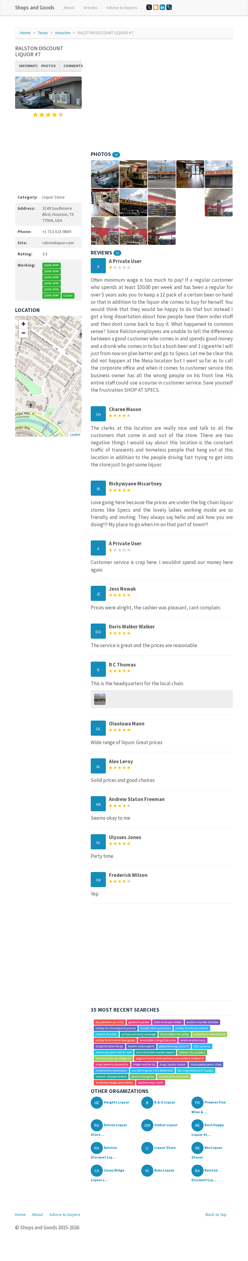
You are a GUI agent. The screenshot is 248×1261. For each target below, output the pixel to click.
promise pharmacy (192, 1040)
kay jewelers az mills (110, 1022)
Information (28, 65)
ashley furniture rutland (191, 1028)
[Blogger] (155, 7)
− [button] (23, 333)
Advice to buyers (121, 7)
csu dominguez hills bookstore (152, 1070)
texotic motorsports (141, 1046)
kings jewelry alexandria (112, 1064)
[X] (149, 7)
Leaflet (75, 434)
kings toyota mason (173, 1064)
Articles (90, 7)
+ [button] (23, 324)
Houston (62, 32)
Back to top (216, 1214)
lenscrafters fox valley (174, 1034)
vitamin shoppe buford (111, 1076)
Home (25, 32)
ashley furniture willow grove (115, 1040)
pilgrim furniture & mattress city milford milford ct (170, 1058)
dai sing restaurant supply (195, 1070)
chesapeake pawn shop (206, 1064)
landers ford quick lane (155, 1028)
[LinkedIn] (162, 7)
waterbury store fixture (209, 1034)
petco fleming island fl (174, 1046)
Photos (48, 65)
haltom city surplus (192, 1052)
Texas (43, 32)
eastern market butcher (202, 1022)
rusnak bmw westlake (173, 1076)
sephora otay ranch (150, 1082)
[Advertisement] (48, 155)
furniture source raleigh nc (113, 1058)
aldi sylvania (202, 1046)
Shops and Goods (34, 7)
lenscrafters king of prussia (158, 1040)
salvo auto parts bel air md (113, 1052)
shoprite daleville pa (109, 1046)
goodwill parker (139, 1022)
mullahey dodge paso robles (114, 1082)
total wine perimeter (168, 1022)
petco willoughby (142, 1076)
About (69, 7)
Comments (73, 65)
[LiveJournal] (169, 7)
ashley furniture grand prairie (115, 1028)
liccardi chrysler (106, 1034)
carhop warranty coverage (139, 1034)
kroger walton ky (144, 1064)
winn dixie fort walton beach (155, 1052)
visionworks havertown (111, 1070)
